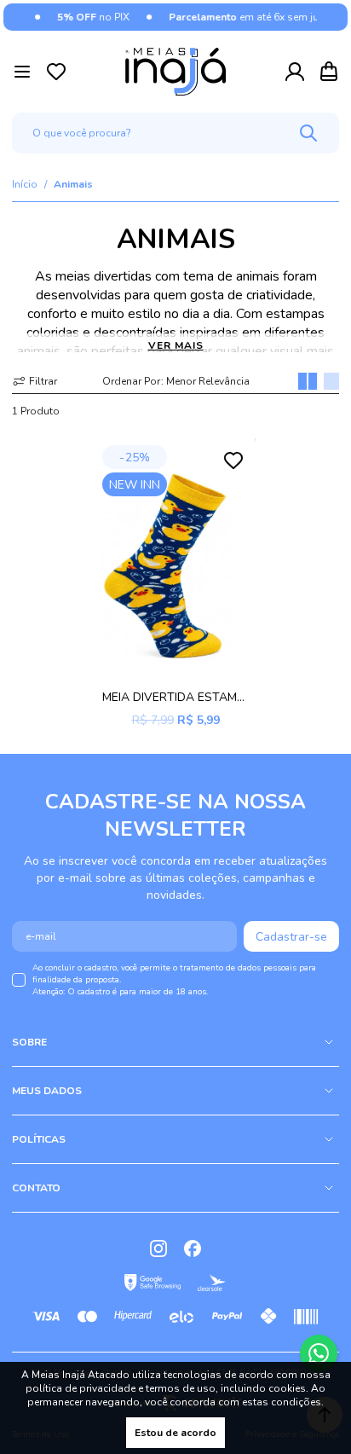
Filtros (34, 381)
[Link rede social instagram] (158, 1248)
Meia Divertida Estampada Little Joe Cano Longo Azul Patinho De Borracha (175, 697)
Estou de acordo (175, 1433)
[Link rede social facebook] (192, 1248)
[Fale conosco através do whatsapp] (319, 1353)
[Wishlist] (56, 71)
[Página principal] (175, 72)
